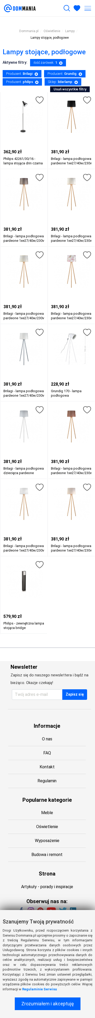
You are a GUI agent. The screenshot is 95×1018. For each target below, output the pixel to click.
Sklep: (60, 82)
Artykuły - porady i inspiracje (47, 886)
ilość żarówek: (45, 63)
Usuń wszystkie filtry (70, 89)
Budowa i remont (47, 854)
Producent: (19, 74)
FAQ (47, 752)
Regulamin (46, 780)
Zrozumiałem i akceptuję (47, 1003)
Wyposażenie (47, 840)
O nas (47, 738)
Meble (47, 812)
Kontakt (47, 766)
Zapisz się (75, 694)
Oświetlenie (47, 826)
